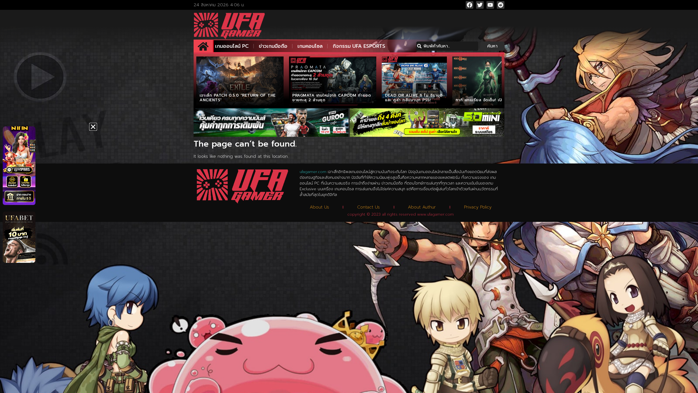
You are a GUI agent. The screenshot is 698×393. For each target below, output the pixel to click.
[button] (93, 127)
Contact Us (368, 207)
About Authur (422, 207)
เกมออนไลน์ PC (232, 46)
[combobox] (447, 46)
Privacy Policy (478, 207)
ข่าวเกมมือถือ (273, 46)
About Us (319, 207)
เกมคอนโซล (310, 46)
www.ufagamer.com (435, 214)
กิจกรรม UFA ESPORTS (359, 46)
